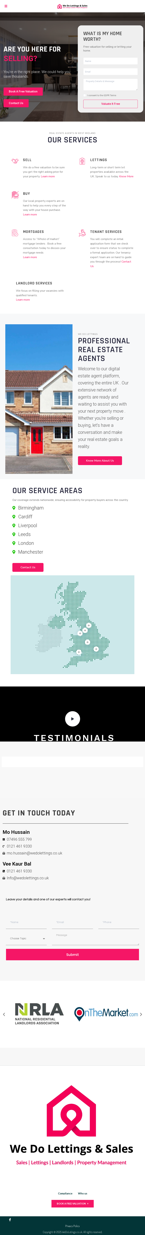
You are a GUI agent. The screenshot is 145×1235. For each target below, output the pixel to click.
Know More (126, 176)
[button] (4, 1014)
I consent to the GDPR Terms (101, 95)
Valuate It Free (110, 104)
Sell (27, 160)
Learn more (48, 176)
